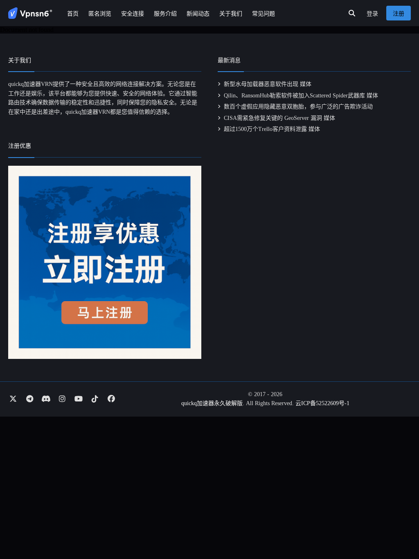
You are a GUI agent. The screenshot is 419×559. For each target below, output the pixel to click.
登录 (372, 14)
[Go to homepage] (30, 13)
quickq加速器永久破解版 (212, 403)
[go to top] (397, 530)
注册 (398, 14)
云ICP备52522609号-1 (322, 403)
